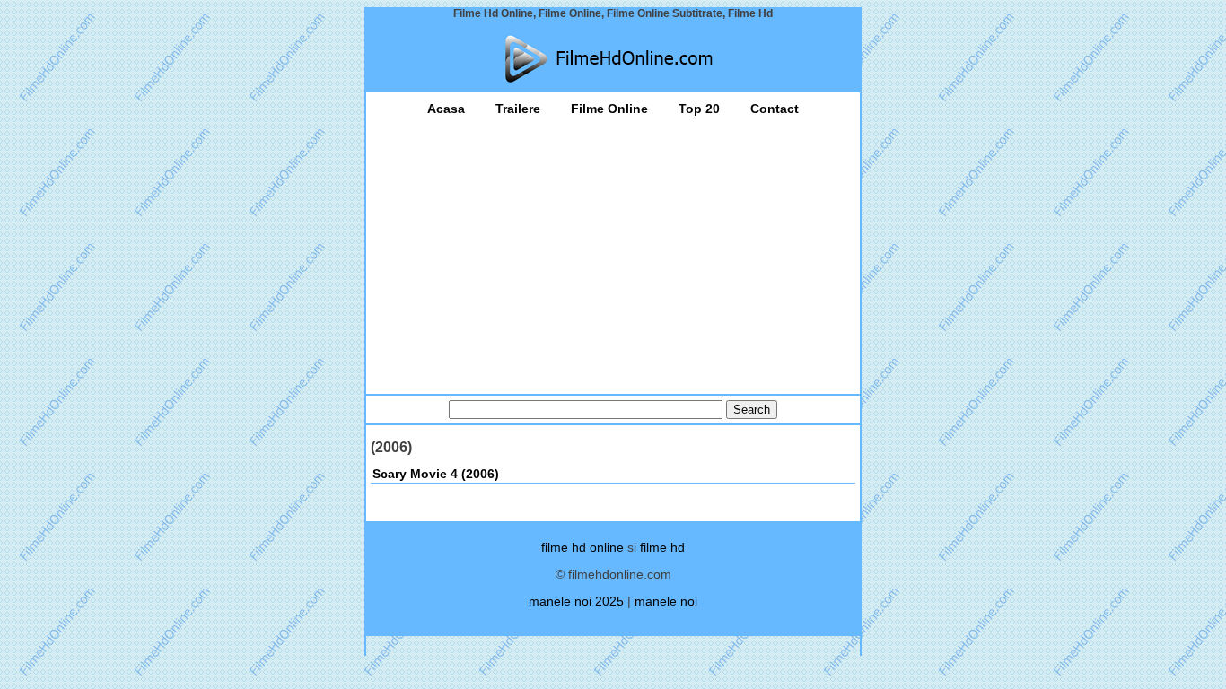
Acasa (446, 108)
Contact (774, 108)
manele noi (666, 601)
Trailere (517, 108)
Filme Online (609, 108)
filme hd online (582, 547)
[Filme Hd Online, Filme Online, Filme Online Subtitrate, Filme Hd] (613, 58)
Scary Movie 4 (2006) (435, 474)
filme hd (662, 547)
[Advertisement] (613, 250)
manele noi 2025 (576, 601)
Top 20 (699, 108)
